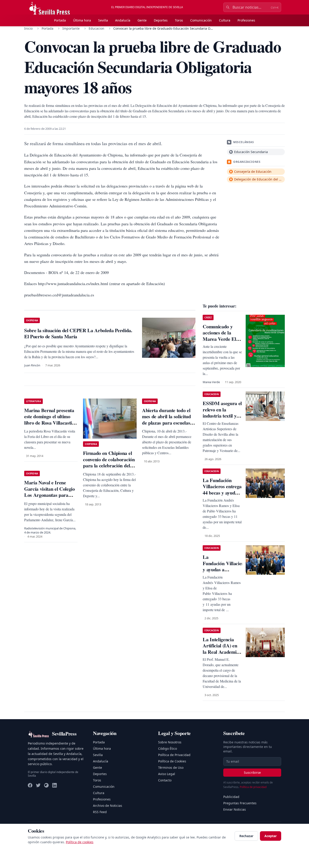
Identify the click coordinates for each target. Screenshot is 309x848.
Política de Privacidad (174, 755)
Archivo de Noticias (107, 805)
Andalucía (122, 20)
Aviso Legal (166, 774)
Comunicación (201, 20)
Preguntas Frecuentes (240, 803)
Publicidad (231, 797)
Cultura (224, 20)
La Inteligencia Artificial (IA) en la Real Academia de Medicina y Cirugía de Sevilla (221, 652)
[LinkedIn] (54, 785)
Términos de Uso (170, 767)
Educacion (96, 28)
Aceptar (270, 836)
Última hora (82, 20)
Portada (60, 20)
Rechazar (246, 836)
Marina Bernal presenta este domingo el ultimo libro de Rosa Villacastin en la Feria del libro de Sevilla (49, 422)
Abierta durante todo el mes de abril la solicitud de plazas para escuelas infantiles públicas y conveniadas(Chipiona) (166, 422)
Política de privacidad (253, 787)
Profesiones (246, 20)
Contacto (164, 780)
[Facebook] (30, 785)
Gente (142, 20)
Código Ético (167, 748)
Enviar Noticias (234, 809)
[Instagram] (46, 785)
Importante (71, 28)
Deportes (161, 20)
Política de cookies (79, 842)
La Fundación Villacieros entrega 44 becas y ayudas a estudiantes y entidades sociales (222, 492)
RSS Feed (100, 812)
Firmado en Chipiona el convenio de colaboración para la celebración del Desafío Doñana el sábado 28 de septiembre (109, 465)
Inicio (28, 28)
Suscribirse (252, 772)
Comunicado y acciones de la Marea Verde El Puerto (219, 336)
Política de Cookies (172, 761)
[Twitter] (38, 785)
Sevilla (103, 20)
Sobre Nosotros (169, 742)
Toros (179, 20)
